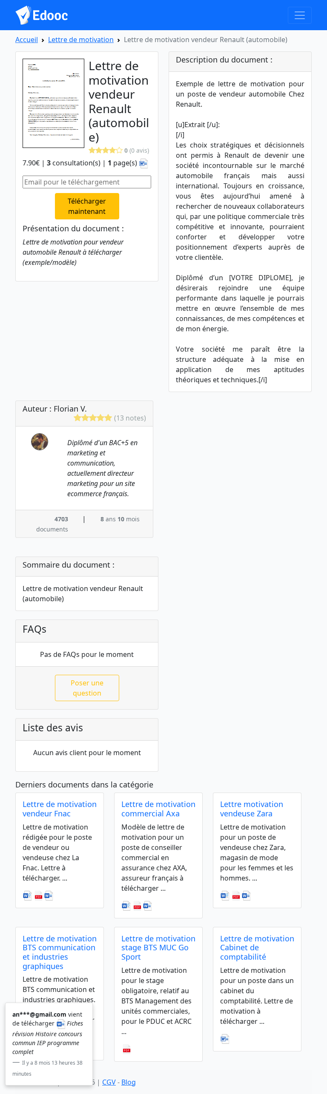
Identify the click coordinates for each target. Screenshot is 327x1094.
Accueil (26, 39)
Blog (128, 1082)
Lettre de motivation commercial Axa (158, 808)
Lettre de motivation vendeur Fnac (60, 808)
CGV (109, 1082)
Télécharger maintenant (87, 206)
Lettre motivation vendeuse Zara (251, 808)
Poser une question (87, 688)
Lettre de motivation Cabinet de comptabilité (257, 947)
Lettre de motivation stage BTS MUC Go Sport (158, 947)
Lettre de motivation (81, 39)
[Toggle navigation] (300, 15)
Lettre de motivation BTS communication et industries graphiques (60, 952)
